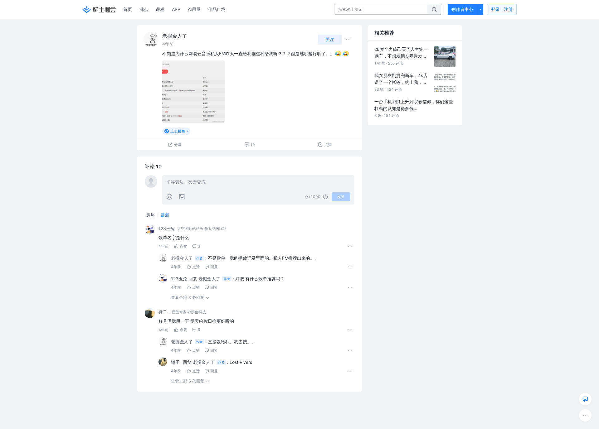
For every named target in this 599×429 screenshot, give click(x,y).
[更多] (585, 415)
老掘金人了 (174, 36)
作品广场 (217, 9)
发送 (341, 196)
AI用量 (194, 9)
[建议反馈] (585, 399)
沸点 (143, 9)
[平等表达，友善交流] (258, 182)
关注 (329, 39)
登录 (502, 9)
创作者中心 (462, 9)
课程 (160, 9)
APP (176, 9)
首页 (127, 9)
